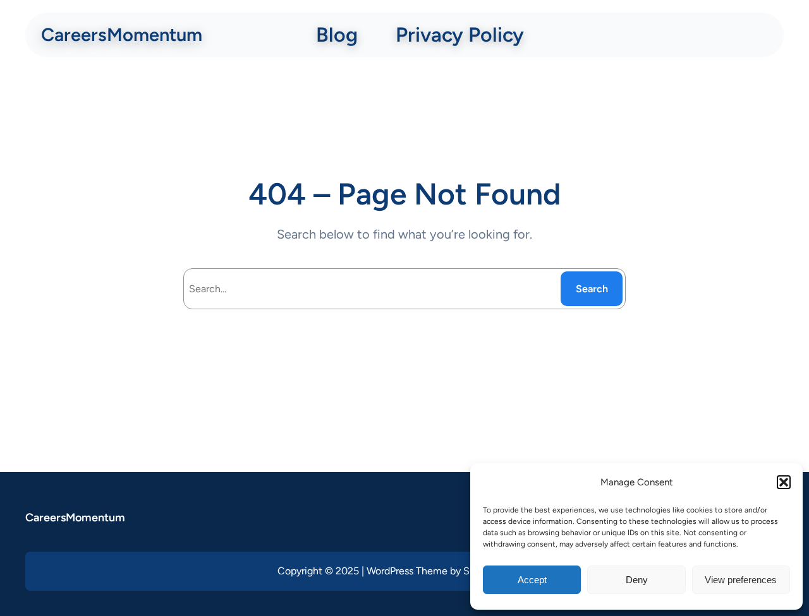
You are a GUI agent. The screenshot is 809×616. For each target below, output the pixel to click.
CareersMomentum (121, 34)
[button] (783, 482)
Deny (637, 579)
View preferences (741, 579)
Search (592, 289)
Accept (532, 579)
